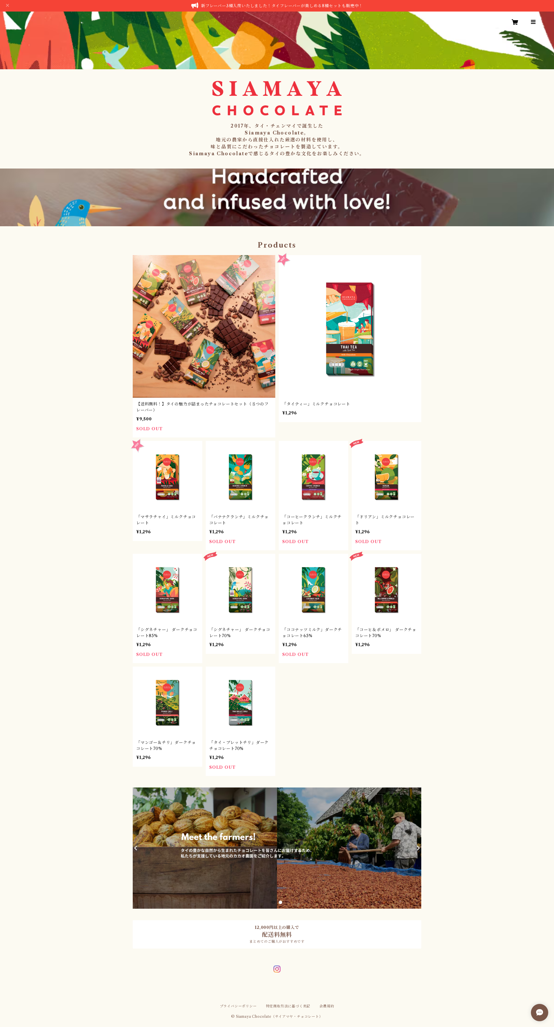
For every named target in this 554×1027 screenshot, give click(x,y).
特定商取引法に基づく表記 (288, 1006)
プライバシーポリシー (238, 1006)
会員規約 (326, 1006)
